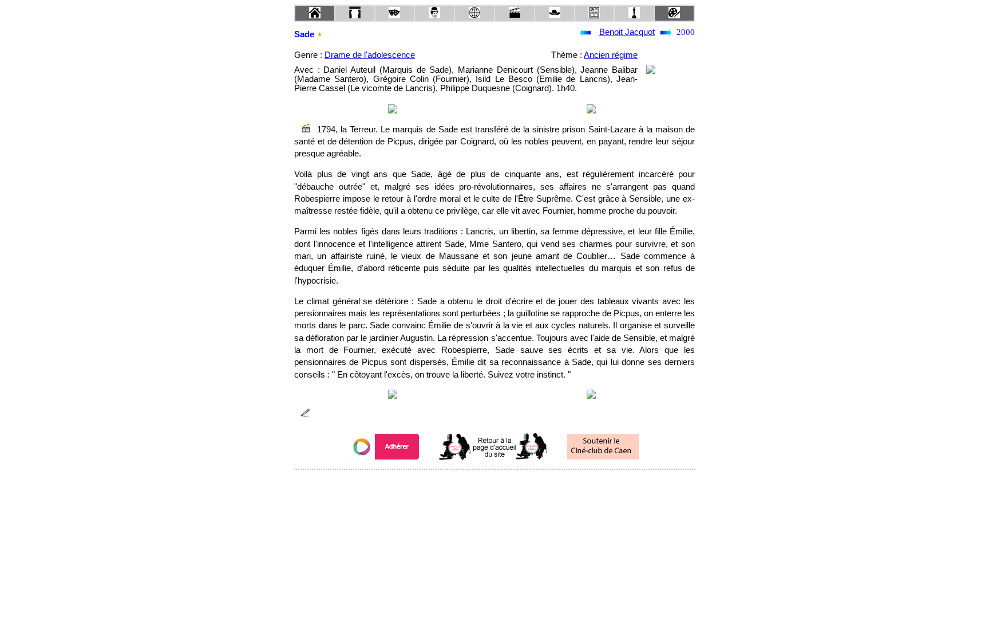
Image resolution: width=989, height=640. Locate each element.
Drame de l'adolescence (370, 55)
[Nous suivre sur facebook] (472, 485)
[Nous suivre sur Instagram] (516, 485)
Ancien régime (611, 55)
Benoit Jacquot (627, 32)
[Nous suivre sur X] (494, 485)
